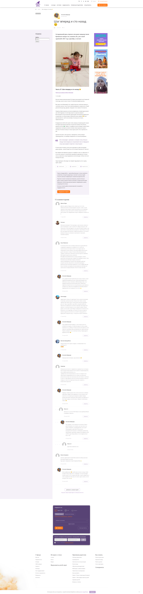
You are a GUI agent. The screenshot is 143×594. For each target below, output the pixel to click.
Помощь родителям (77, 557)
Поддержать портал (64, 191)
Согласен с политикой (64, 542)
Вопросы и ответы (76, 582)
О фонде (53, 5)
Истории (59, 5)
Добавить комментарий (72, 489)
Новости (37, 566)
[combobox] (71, 520)
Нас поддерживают (39, 570)
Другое (75, 510)
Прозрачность (38, 559)
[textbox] (71, 520)
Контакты (37, 577)
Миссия (37, 557)
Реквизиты (37, 575)
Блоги (39, 9)
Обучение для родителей (78, 566)
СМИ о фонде (38, 564)
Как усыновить (75, 573)
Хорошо (92, 592)
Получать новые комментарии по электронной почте (72, 492)
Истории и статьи (56, 555)
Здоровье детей (76, 579)
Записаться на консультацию (79, 561)
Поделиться (73, 166)
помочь (103, 5)
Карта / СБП (60, 510)
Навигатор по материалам (78, 570)
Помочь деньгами (99, 557)
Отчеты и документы (40, 573)
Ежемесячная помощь (69, 514)
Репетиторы (75, 564)
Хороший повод (99, 559)
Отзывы (37, 561)
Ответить (86, 217)
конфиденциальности (69, 542)
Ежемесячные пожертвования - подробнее (63, 516)
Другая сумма (72, 523)
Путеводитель (75, 559)
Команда (37, 568)
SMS (68, 510)
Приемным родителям (77, 5)
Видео (52, 561)
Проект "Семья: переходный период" (81, 575)
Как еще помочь (83, 528)
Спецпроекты (87, 5)
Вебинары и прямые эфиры (78, 568)
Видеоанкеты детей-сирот (59, 565)
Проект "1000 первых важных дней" (80, 577)
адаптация (38, 13)
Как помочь (99, 555)
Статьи (52, 557)
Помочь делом (98, 561)
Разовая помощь (59, 514)
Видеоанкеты (66, 5)
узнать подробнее (83, 592)
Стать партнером (99, 564)
